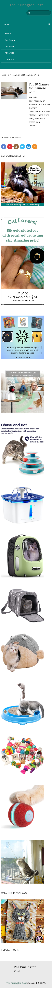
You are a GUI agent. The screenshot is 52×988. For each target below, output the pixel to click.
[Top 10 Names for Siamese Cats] (14, 90)
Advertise (9, 52)
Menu (7, 24)
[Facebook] (3, 146)
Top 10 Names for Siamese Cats (39, 88)
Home (8, 33)
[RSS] (34, 146)
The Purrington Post (26, 5)
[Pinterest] (10, 146)
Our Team (10, 39)
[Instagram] (16, 146)
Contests (9, 59)
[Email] (28, 146)
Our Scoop (10, 46)
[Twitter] (22, 146)
